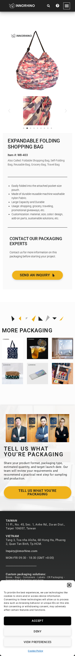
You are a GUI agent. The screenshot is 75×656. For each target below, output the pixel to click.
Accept (37, 621)
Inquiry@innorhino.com (22, 551)
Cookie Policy (35, 651)
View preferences (38, 642)
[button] (69, 585)
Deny (37, 631)
